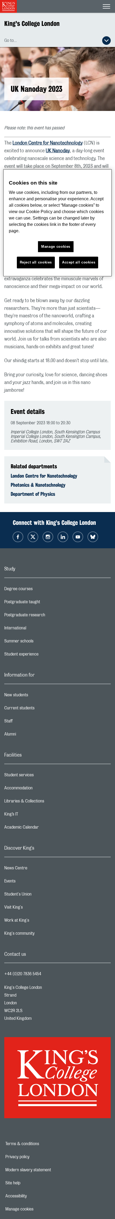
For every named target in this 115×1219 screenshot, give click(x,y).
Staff (29, 722)
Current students (40, 709)
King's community (40, 934)
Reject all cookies (36, 263)
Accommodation (39, 789)
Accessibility (34, 1196)
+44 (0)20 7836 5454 (22, 974)
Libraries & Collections (45, 802)
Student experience (42, 655)
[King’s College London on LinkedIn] (62, 536)
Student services (40, 776)
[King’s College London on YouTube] (77, 536)
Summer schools (40, 642)
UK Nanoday (58, 151)
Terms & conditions (40, 1144)
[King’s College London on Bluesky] (92, 536)
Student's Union (39, 895)
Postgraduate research (46, 616)
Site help (31, 1183)
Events (31, 882)
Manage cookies (37, 1209)
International (36, 629)
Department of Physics (33, 493)
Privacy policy (35, 1157)
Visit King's (34, 908)
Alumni (31, 735)
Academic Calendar (42, 828)
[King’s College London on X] (33, 536)
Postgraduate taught (43, 603)
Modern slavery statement (46, 1170)
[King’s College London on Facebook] (18, 536)
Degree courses (39, 590)
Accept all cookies (78, 263)
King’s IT (32, 815)
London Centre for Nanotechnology (48, 143)
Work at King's (38, 921)
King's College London (32, 23)
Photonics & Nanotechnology (38, 484)
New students (37, 696)
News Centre (37, 869)
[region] (57, 223)
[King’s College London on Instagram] (48, 536)
